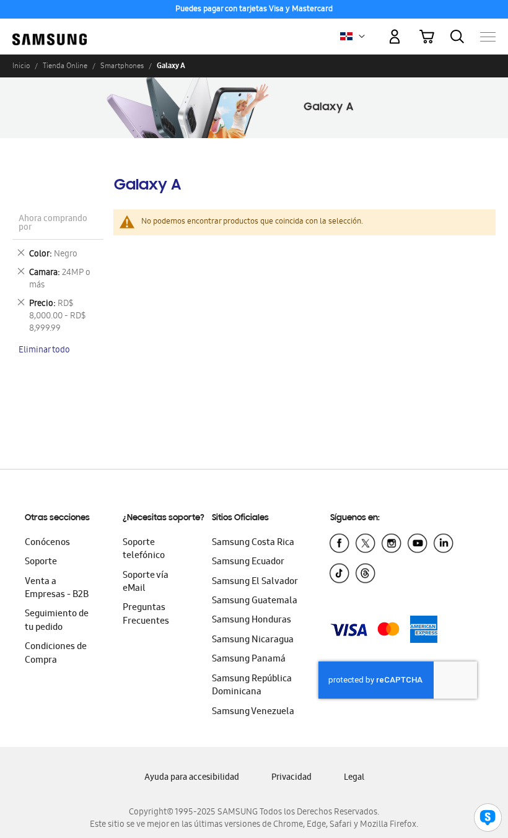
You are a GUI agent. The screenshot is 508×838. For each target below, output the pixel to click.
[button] (362, 36)
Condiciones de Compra (56, 654)
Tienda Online (65, 66)
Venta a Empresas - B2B (57, 589)
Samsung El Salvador (255, 582)
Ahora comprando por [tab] (53, 223)
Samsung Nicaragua (253, 640)
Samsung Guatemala (254, 601)
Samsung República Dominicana (252, 686)
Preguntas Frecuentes (146, 615)
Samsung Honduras (251, 620)
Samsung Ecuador (248, 562)
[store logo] (49, 31)
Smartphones (122, 66)
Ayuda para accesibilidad (191, 778)
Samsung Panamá (249, 659)
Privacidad (291, 778)
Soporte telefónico (144, 550)
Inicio (21, 66)
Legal (354, 778)
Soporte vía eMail (146, 582)
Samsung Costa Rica (253, 543)
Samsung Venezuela (253, 712)
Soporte (41, 562)
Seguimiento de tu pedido (57, 621)
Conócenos (47, 543)
